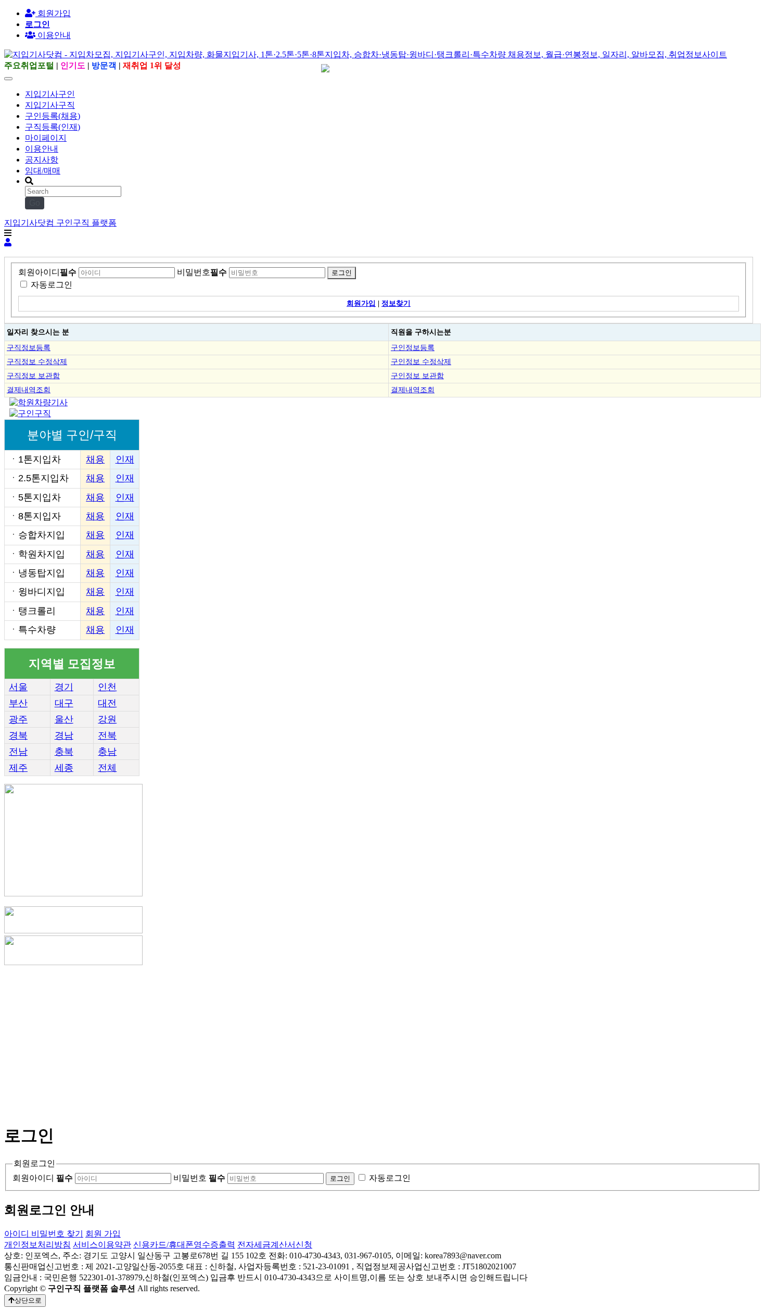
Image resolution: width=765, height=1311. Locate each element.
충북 (64, 751)
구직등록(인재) (52, 126)
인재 (125, 459)
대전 (107, 703)
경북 (18, 735)
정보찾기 (396, 303)
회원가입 (53, 13)
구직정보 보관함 (33, 375)
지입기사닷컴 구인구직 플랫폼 (60, 222)
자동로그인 (51, 284)
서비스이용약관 (102, 1244)
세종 (64, 768)
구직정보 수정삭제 (37, 361)
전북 (107, 735)
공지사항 (41, 159)
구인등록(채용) (52, 115)
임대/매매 (42, 170)
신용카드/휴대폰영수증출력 (184, 1244)
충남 (107, 751)
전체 (107, 768)
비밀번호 (202, 272)
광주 (18, 719)
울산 (64, 719)
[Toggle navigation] (8, 78)
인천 (107, 687)
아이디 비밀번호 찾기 (43, 1233)
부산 (18, 703)
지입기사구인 (50, 94)
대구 (64, 703)
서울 (18, 687)
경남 (64, 735)
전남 (18, 751)
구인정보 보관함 (417, 375)
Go (34, 202)
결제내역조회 (28, 389)
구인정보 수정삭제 (421, 361)
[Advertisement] (316, 1040)
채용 (95, 459)
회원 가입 (103, 1233)
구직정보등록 (28, 347)
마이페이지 (46, 137)
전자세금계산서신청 (274, 1244)
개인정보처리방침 (37, 1244)
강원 (107, 719)
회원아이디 (47, 272)
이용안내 (41, 148)
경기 (64, 687)
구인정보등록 (413, 347)
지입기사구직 (50, 105)
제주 (18, 768)
